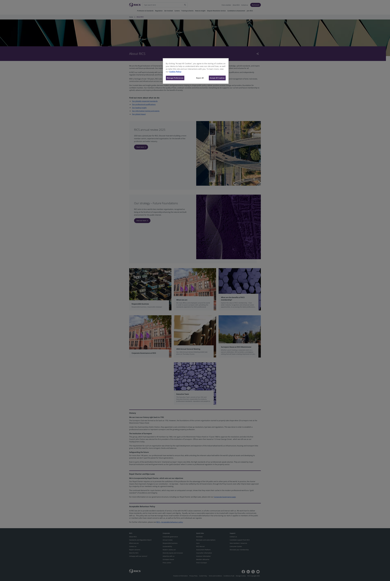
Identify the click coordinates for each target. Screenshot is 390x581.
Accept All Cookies (217, 78)
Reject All (200, 78)
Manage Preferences (175, 78)
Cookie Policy (175, 71)
